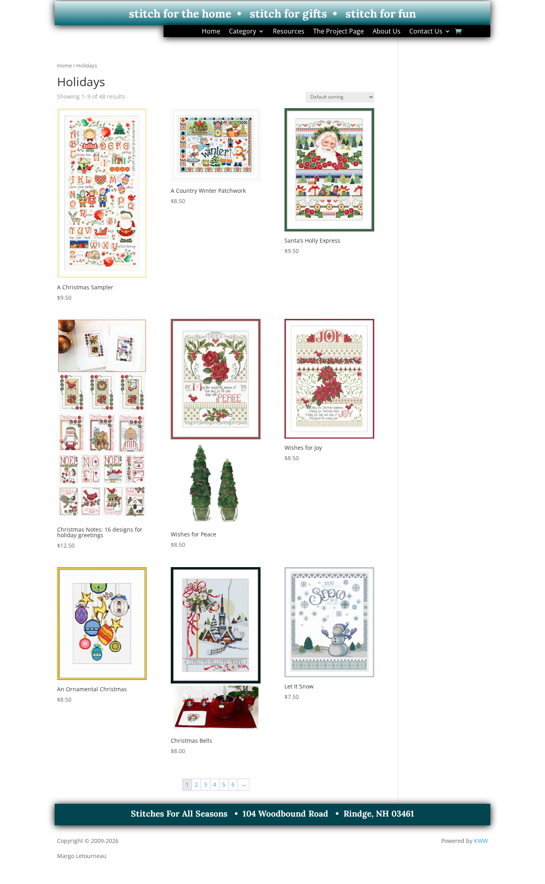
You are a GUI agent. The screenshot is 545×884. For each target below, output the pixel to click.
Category (242, 32)
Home (211, 32)
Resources (288, 32)
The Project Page (338, 32)
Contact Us (425, 32)
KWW (481, 840)
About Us (387, 32)
